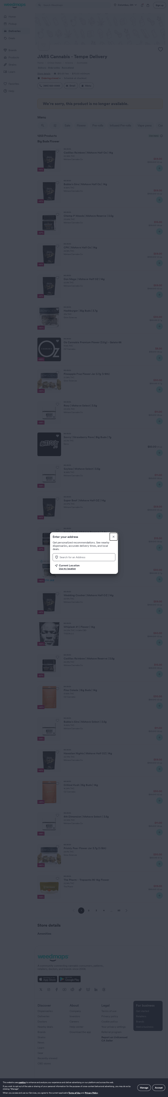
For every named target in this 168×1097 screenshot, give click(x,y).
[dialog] (84, 1087)
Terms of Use (74, 1093)
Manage (144, 1087)
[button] (85, 567)
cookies (22, 1082)
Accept (159, 1087)
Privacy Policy (91, 1093)
